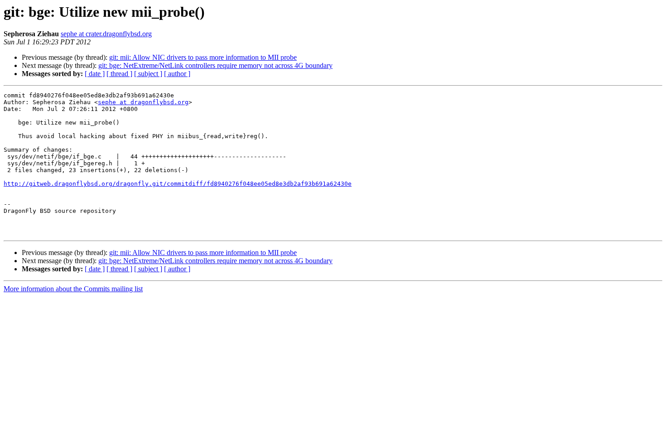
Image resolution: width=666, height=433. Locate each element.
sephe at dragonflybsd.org (143, 102)
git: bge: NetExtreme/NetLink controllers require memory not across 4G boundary (215, 65)
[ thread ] (119, 73)
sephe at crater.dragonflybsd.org (106, 34)
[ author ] (177, 73)
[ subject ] (148, 73)
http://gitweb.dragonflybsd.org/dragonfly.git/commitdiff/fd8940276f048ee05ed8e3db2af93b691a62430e (178, 183)
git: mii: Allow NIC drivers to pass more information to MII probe (203, 57)
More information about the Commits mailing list (73, 289)
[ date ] (95, 73)
